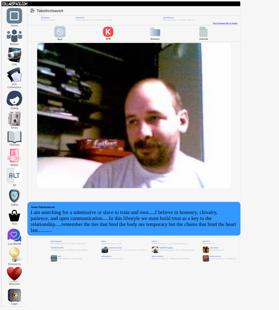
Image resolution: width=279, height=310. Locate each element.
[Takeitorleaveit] (134, 187)
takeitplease (45, 17)
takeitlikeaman (168, 17)
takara (104, 241)
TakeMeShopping (166, 248)
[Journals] (14, 126)
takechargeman (56, 241)
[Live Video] (14, 62)
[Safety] (14, 203)
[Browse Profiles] (14, 163)
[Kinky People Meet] (14, 105)
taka (59, 256)
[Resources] (14, 262)
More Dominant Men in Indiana (225, 23)
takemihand (214, 248)
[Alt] (14, 182)
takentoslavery (215, 256)
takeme (154, 241)
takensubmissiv (158, 256)
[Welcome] (14, 281)
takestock (206, 241)
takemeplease (107, 256)
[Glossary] (14, 137)
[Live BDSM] (14, 235)
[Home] (14, 23)
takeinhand (80, 17)
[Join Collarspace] (14, 75)
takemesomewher (115, 248)
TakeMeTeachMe (57, 248)
